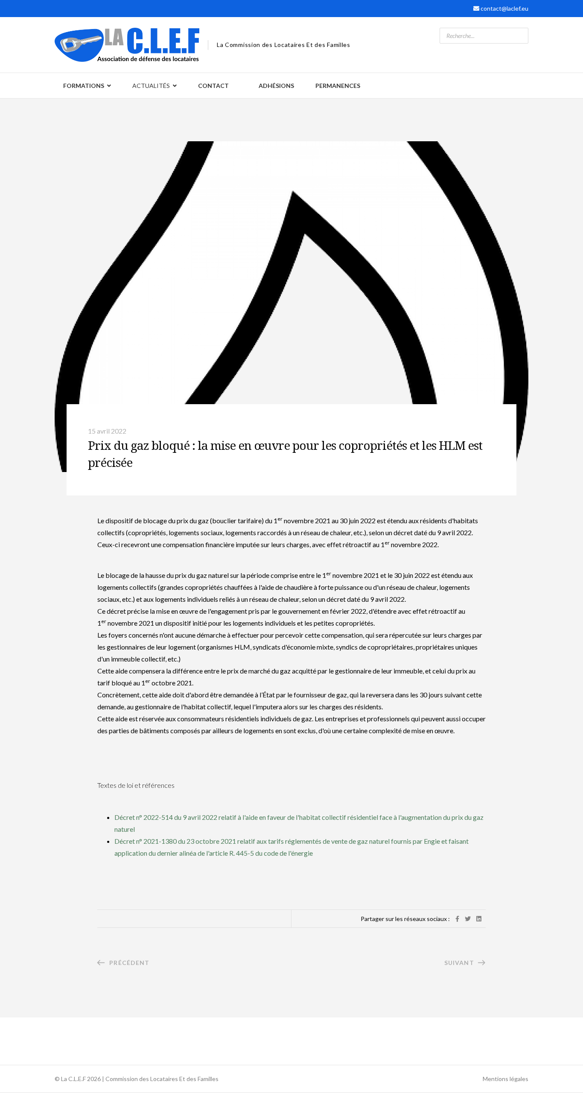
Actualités (151, 85)
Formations (83, 85)
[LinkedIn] (478, 918)
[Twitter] (468, 918)
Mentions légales (505, 1078)
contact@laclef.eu (504, 8)
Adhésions (276, 85)
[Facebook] (457, 918)
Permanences (337, 85)
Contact (213, 85)
